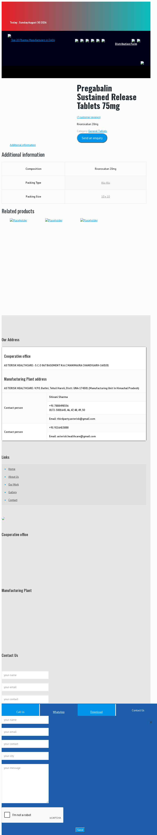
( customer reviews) (89, 117)
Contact (12, 500)
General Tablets (97, 131)
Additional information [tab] (23, 145)
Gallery (12, 492)
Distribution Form (126, 44)
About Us (13, 477)
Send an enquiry (92, 138)
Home (11, 469)
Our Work (13, 484)
